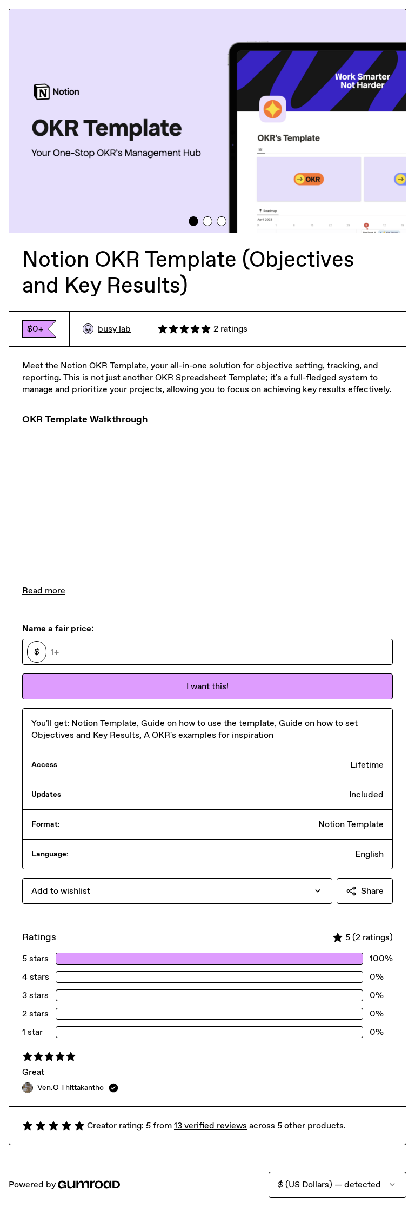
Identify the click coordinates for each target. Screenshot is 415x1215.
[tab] (193, 221)
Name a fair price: (57, 628)
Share (372, 891)
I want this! (207, 686)
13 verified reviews (210, 1125)
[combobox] (177, 891)
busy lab (114, 328)
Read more (43, 590)
